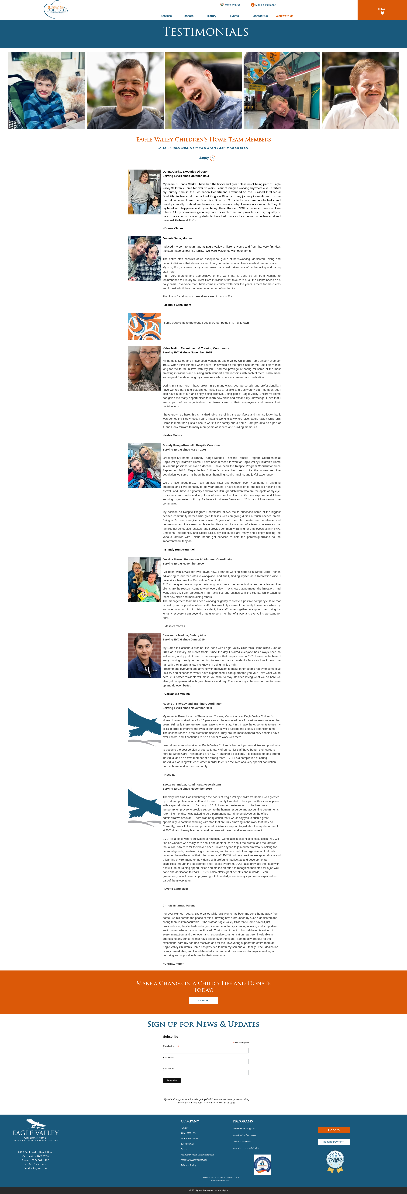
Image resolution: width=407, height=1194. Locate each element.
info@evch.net (39, 1168)
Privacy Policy (189, 1165)
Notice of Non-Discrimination (197, 1155)
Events (184, 1149)
